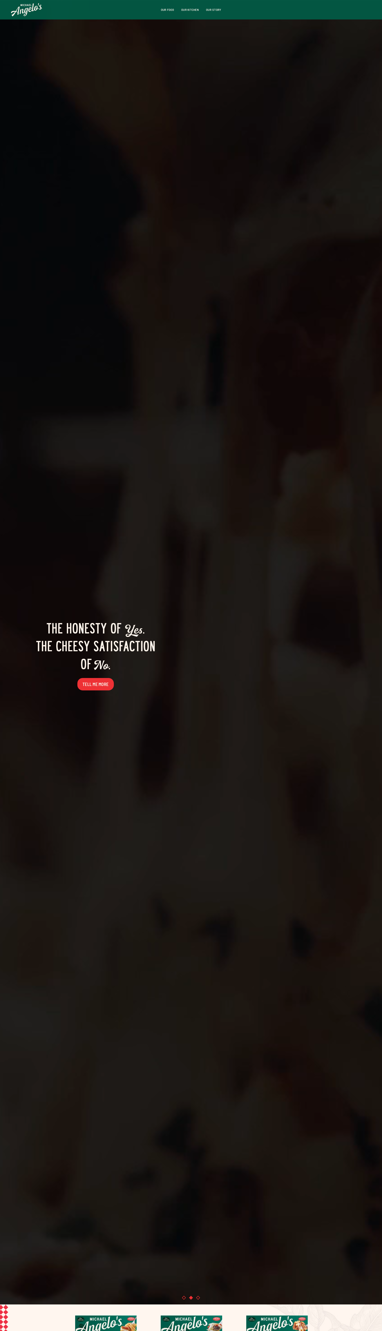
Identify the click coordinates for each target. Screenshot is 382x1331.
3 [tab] (198, 1298)
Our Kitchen (190, 9)
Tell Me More (286, 677)
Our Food (167, 9)
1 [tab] (184, 1298)
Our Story (213, 9)
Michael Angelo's (27, 9)
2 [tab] (191, 1298)
